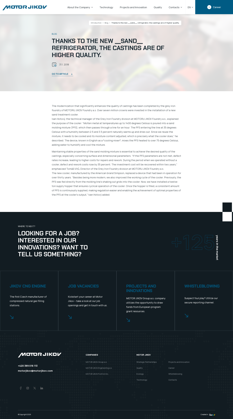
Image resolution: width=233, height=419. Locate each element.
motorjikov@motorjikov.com (35, 370)
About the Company (78, 7)
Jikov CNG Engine (28, 286)
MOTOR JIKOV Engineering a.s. (99, 368)
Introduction (96, 23)
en (189, 7)
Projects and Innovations (141, 288)
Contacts (174, 7)
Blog (106, 23)
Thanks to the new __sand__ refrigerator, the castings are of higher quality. (145, 23)
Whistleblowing (202, 286)
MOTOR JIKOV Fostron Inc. (97, 374)
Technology (106, 7)
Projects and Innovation (133, 7)
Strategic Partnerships (146, 362)
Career (171, 368)
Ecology (140, 374)
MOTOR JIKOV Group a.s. (96, 362)
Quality (158, 7)
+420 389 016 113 (27, 365)
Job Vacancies (83, 286)
